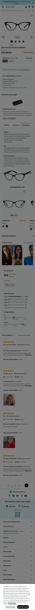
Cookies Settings (10, 607)
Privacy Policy (12, 603)
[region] (17, 597)
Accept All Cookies (23, 607)
